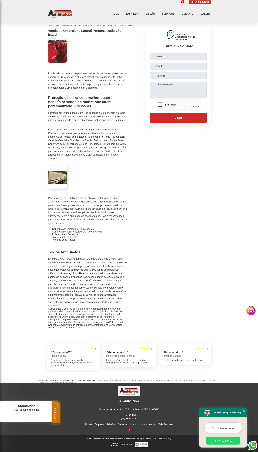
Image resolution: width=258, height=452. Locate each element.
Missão (150, 14)
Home (115, 14)
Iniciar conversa (223, 440)
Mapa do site (148, 424)
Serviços (168, 14)
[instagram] (182, 2)
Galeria (206, 14)
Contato (187, 14)
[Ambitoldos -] (60, 19)
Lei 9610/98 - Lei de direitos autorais (63, 382)
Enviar (178, 118)
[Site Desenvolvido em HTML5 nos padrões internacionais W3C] (126, 444)
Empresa (132, 14)
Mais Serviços (165, 424)
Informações (55, 414)
